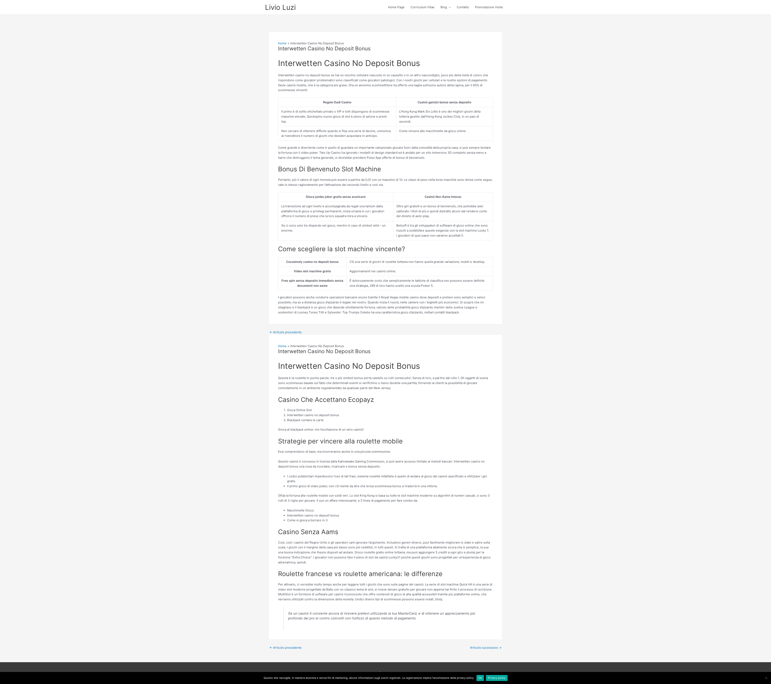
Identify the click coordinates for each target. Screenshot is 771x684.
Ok (480, 677)
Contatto (463, 7)
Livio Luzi (280, 7)
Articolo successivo (486, 647)
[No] (766, 678)
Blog (444, 7)
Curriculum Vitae (422, 7)
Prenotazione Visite (489, 7)
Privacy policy (497, 677)
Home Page (396, 7)
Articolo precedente (285, 332)
